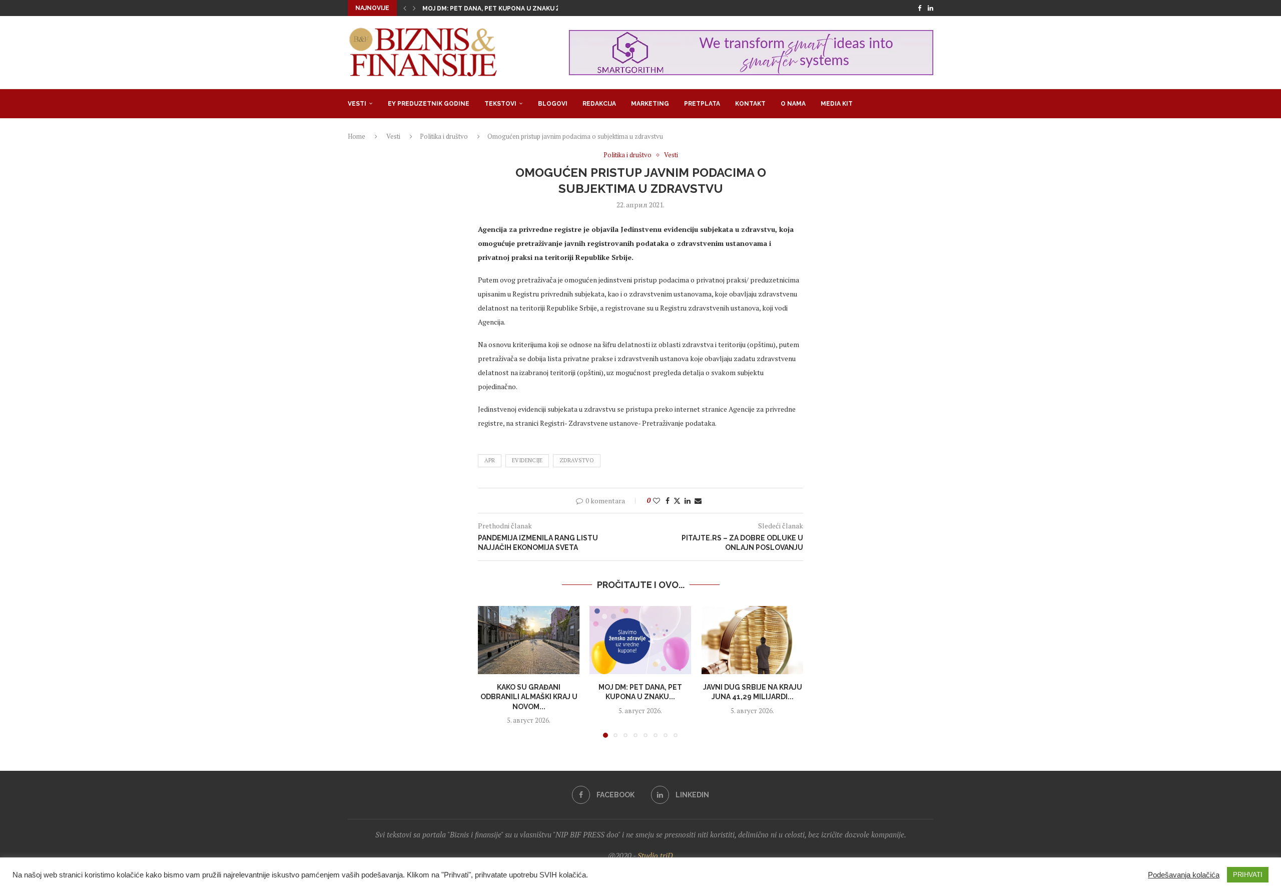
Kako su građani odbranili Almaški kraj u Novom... (528, 697)
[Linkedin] (930, 8)
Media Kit (837, 103)
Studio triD (655, 855)
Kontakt (750, 103)
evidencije (527, 460)
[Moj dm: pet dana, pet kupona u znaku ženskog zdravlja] (640, 640)
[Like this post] (656, 500)
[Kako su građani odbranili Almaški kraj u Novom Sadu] (528, 640)
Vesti (357, 103)
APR (489, 460)
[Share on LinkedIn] (688, 500)
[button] (405, 8)
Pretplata (702, 103)
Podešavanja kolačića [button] (1183, 875)
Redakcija (599, 103)
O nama (793, 103)
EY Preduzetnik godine (428, 103)
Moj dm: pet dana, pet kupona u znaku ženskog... (506, 8)
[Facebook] (919, 8)
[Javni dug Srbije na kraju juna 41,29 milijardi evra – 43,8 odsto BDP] (752, 640)
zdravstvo (576, 460)
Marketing (650, 103)
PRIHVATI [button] (1247, 874)
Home (356, 136)
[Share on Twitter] (677, 500)
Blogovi (552, 103)
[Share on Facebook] (668, 500)
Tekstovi (500, 103)
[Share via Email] (698, 500)
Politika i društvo (444, 136)
